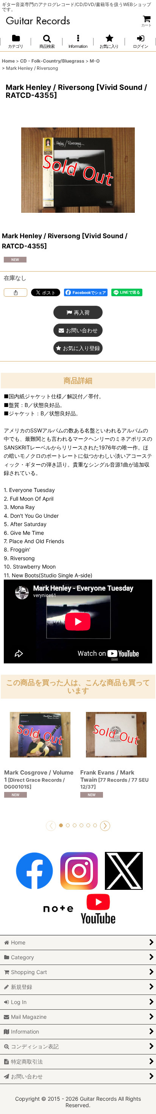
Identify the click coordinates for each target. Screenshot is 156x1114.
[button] (46, 41)
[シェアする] (15, 292)
